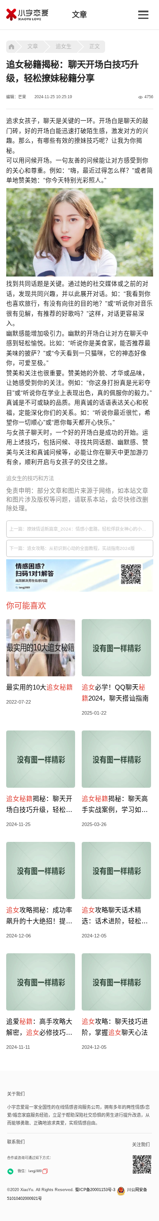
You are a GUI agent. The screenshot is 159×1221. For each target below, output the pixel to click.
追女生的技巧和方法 (30, 479)
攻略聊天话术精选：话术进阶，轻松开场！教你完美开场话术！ (115, 917)
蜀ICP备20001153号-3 (95, 1190)
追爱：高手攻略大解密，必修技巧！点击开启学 (39, 1028)
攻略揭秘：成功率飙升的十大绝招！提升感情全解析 (39, 917)
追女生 (64, 47)
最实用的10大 (39, 687)
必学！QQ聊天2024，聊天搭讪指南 (115, 693)
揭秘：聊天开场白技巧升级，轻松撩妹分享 (39, 805)
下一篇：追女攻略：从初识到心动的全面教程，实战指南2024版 (72, 548)
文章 (32, 47)
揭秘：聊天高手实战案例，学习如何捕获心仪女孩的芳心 (115, 805)
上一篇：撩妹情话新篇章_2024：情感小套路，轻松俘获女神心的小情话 (80, 529)
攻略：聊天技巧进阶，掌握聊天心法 (115, 1027)
